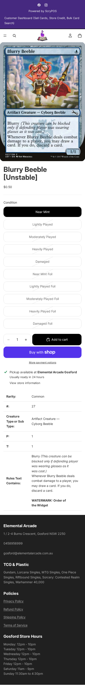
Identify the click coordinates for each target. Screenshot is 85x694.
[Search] (14, 36)
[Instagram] (46, 5)
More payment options (42, 362)
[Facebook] (39, 5)
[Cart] (80, 36)
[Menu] (5, 36)
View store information (25, 383)
